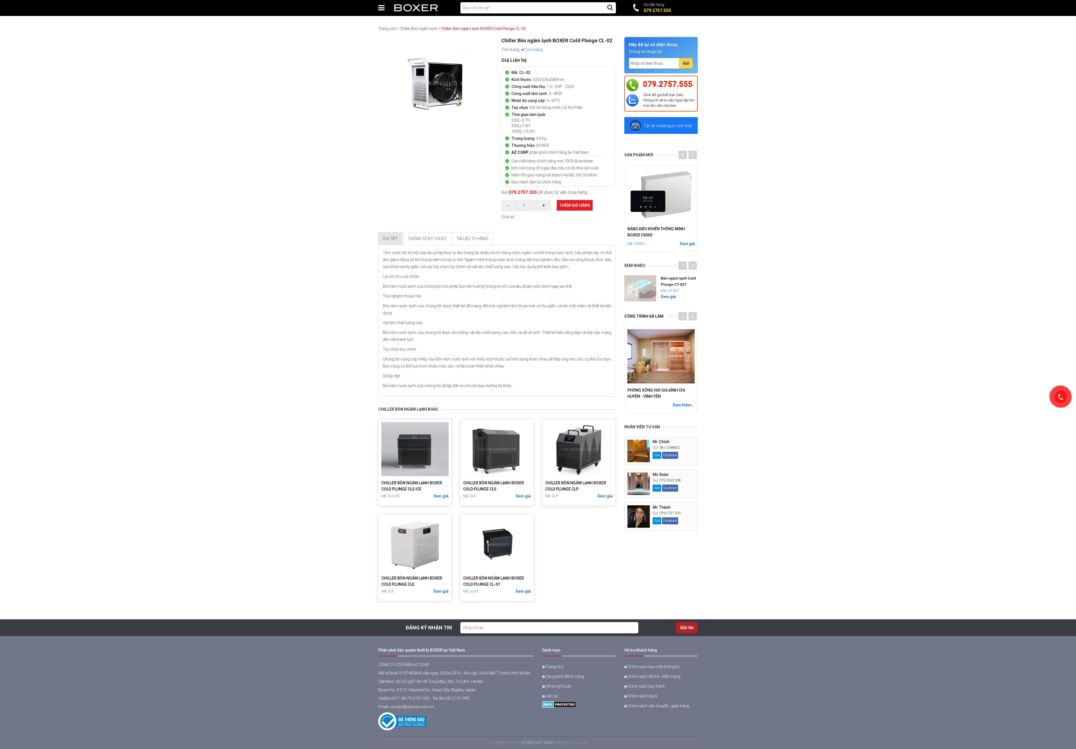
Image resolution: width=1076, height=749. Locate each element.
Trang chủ (387, 28)
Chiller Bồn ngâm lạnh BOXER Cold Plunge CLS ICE (411, 486)
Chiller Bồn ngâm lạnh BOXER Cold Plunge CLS (493, 486)
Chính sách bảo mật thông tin (653, 666)
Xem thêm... (684, 405)
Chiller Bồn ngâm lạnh (419, 28)
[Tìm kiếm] (610, 8)
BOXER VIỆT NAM (537, 742)
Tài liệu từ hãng (472, 238)
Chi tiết (390, 238)
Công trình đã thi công (564, 676)
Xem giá (441, 496)
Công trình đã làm (644, 316)
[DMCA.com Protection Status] (559, 704)
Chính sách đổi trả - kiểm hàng (653, 676)
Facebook (670, 455)
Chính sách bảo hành (646, 686)
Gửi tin (687, 627)
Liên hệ (551, 696)
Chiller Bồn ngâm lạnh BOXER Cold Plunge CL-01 (493, 581)
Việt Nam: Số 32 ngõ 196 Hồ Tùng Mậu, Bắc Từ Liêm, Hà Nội (430, 681)
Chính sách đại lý (642, 696)
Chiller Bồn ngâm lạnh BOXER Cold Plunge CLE (411, 581)
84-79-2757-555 (416, 698)
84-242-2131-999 (454, 698)
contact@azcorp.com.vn (412, 706)
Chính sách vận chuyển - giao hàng (658, 706)
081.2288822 (670, 448)
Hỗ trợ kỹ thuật (558, 686)
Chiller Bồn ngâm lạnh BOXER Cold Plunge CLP (575, 486)
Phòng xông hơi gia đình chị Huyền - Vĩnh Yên (656, 393)
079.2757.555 (523, 192)
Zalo (657, 455)
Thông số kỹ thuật (427, 238)
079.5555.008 (670, 480)
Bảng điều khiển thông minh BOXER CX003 (656, 232)
